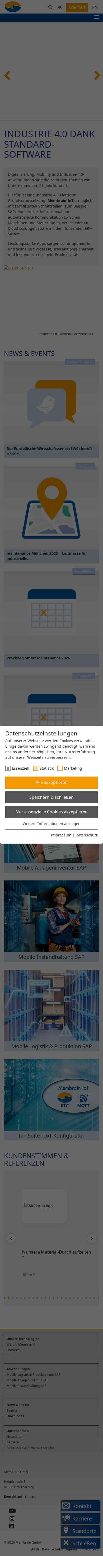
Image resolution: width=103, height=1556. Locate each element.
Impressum (61, 834)
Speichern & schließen (51, 797)
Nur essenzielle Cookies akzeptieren (52, 812)
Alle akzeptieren (52, 782)
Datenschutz (87, 834)
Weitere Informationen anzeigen (52, 823)
